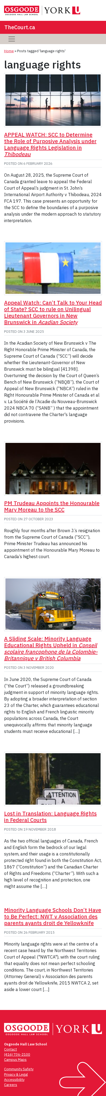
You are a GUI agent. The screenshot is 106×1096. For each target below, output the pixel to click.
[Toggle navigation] (11, 39)
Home (9, 51)
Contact (10, 1049)
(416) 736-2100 (17, 1054)
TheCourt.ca (19, 27)
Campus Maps (15, 1059)
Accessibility (14, 1079)
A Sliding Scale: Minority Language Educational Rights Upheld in (51, 648)
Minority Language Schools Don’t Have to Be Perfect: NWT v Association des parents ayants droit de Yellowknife (52, 916)
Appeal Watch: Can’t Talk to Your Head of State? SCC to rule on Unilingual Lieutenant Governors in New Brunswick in (53, 312)
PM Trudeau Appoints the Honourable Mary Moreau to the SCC (51, 506)
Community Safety (18, 1069)
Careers (10, 1084)
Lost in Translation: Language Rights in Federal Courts (50, 817)
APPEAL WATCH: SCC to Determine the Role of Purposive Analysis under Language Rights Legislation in (50, 144)
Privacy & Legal (16, 1074)
